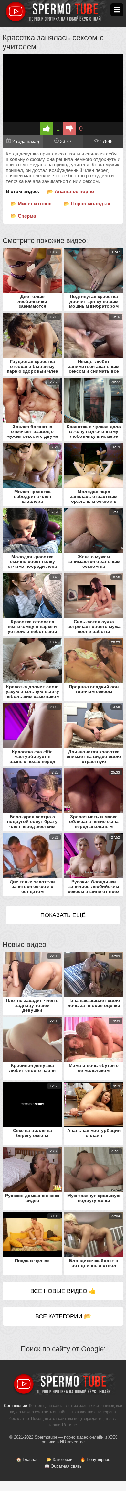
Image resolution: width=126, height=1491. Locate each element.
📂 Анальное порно (70, 191)
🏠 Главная (27, 1459)
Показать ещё (63, 915)
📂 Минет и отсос (30, 203)
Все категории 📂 (63, 1316)
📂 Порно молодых (87, 203)
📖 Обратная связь (63, 1466)
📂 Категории (59, 1459)
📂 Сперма (23, 216)
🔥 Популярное (95, 1459)
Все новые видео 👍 (63, 1291)
